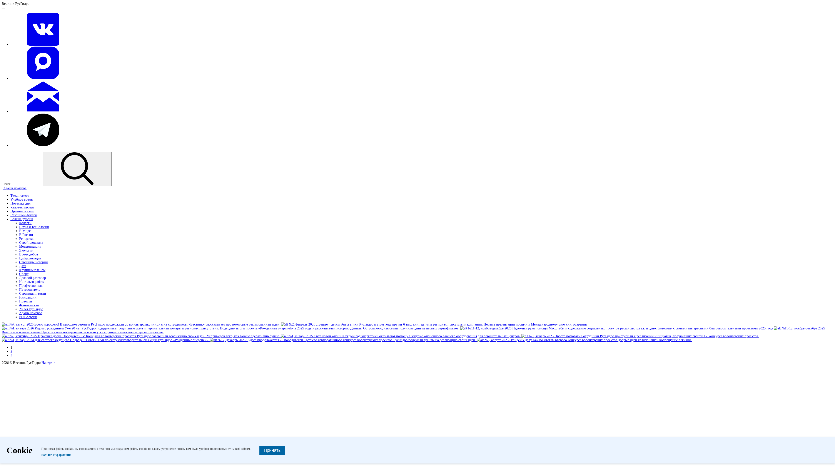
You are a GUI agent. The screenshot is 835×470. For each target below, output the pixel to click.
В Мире (25, 231)
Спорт (23, 274)
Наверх (48, 362)
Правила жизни (22, 211)
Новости (25, 301)
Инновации (28, 297)
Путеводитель (29, 289)
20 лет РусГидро (31, 309)
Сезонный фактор (23, 215)
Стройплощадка (31, 242)
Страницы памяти (32, 293)
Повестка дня (20, 203)
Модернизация (30, 246)
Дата (22, 266)
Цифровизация (30, 258)
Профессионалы (31, 285)
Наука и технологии (34, 227)
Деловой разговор (32, 278)
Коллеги (25, 223)
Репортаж (26, 238)
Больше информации (56, 455)
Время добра (28, 254)
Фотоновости (29, 305)
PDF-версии (28, 317)
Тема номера (19, 195)
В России (26, 235)
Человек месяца (22, 207)
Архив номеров (15, 188)
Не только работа (32, 282)
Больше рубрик (21, 219)
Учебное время (21, 199)
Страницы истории (33, 262)
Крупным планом (32, 270)
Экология (26, 250)
